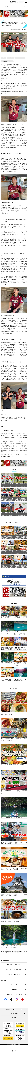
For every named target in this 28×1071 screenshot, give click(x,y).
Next (27, 14)
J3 (3, 57)
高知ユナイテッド (7, 61)
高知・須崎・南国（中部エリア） (16, 969)
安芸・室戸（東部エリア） (17, 974)
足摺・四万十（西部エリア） (16, 964)
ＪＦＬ (10, 57)
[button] (24, 7)
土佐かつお (20, 57)
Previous (0, 14)
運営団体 (18, 1017)
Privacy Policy (18, 1013)
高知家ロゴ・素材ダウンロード (15, 1010)
